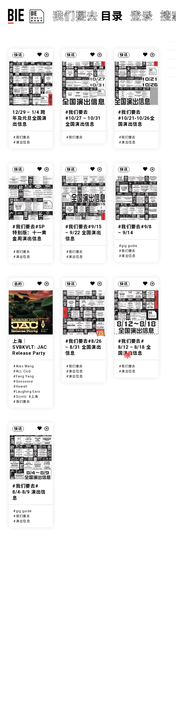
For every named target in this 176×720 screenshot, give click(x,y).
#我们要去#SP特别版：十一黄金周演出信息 (29, 232)
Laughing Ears (28, 391)
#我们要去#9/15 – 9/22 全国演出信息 (83, 232)
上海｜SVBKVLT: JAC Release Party (29, 347)
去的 (18, 284)
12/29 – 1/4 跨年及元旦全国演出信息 (29, 118)
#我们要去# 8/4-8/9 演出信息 (29, 492)
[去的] (172, 72)
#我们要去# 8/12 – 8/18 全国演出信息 (134, 347)
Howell (22, 386)
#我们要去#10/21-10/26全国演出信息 (136, 118)
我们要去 (23, 137)
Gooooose (24, 381)
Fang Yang (25, 376)
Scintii (21, 396)
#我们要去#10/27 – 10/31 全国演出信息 (83, 118)
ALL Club (23, 371)
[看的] (172, 63)
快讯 (18, 55)
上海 (34, 396)
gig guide (129, 246)
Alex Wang (25, 366)
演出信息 (23, 142)
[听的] (172, 46)
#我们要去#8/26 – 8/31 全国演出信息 (83, 347)
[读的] (172, 54)
